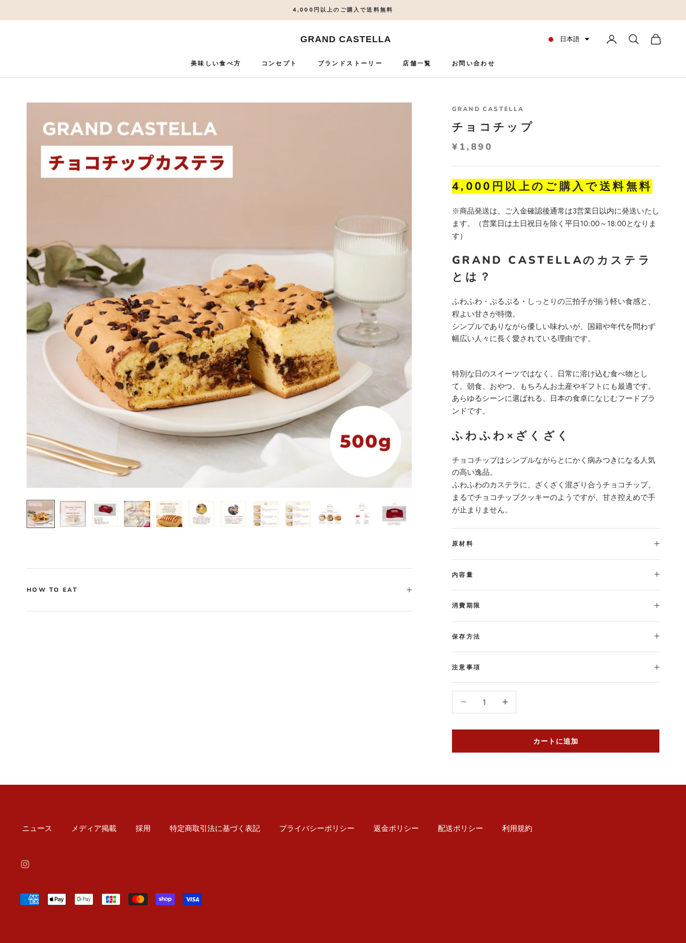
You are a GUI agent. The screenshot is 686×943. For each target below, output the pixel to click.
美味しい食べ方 (216, 63)
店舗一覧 (417, 63)
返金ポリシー (396, 828)
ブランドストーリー (350, 63)
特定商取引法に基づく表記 (215, 828)
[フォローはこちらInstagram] (25, 864)
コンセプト (280, 63)
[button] (568, 39)
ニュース (37, 828)
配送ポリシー (460, 828)
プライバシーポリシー (317, 828)
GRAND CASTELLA (488, 109)
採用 (143, 828)
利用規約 (517, 828)
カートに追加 (556, 741)
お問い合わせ (473, 63)
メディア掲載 (94, 828)
